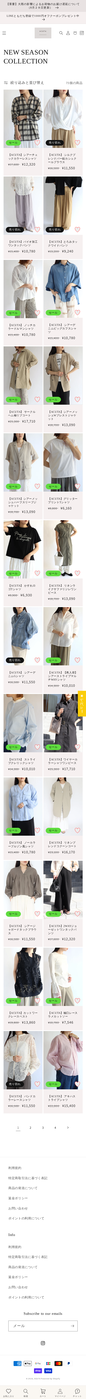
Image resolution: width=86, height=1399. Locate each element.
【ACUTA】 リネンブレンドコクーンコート (62, 844)
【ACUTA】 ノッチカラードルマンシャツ (22, 327)
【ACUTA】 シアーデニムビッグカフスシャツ (62, 328)
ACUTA (37, 1378)
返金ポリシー (18, 1198)
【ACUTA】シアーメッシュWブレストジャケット (63, 415)
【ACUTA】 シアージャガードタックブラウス (22, 929)
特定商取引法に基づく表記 (28, 1178)
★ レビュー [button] (82, 703)
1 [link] (18, 1127)
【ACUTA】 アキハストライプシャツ (62, 1098)
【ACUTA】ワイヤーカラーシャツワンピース (63, 761)
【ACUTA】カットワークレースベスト (23, 1014)
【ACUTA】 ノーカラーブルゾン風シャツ (22, 844)
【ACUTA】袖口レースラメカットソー (63, 1014)
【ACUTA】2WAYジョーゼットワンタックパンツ (62, 929)
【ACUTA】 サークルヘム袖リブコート (22, 413)
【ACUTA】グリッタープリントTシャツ (63, 500)
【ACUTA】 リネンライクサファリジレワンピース (62, 589)
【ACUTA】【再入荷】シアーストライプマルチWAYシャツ (63, 676)
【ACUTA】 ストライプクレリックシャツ (22, 761)
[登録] (72, 1326)
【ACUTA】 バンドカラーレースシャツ (22, 1098)
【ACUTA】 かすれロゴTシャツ (22, 587)
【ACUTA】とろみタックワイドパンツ (63, 243)
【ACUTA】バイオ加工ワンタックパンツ (23, 243)
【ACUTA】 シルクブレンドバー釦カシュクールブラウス (62, 158)
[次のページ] (68, 1127)
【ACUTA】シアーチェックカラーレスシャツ (23, 156)
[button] (4, 33)
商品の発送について (23, 1188)
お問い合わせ (18, 1208)
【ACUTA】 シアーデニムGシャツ (22, 674)
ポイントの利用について (26, 1218)
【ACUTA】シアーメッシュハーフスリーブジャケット (23, 502)
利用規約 (15, 1168)
